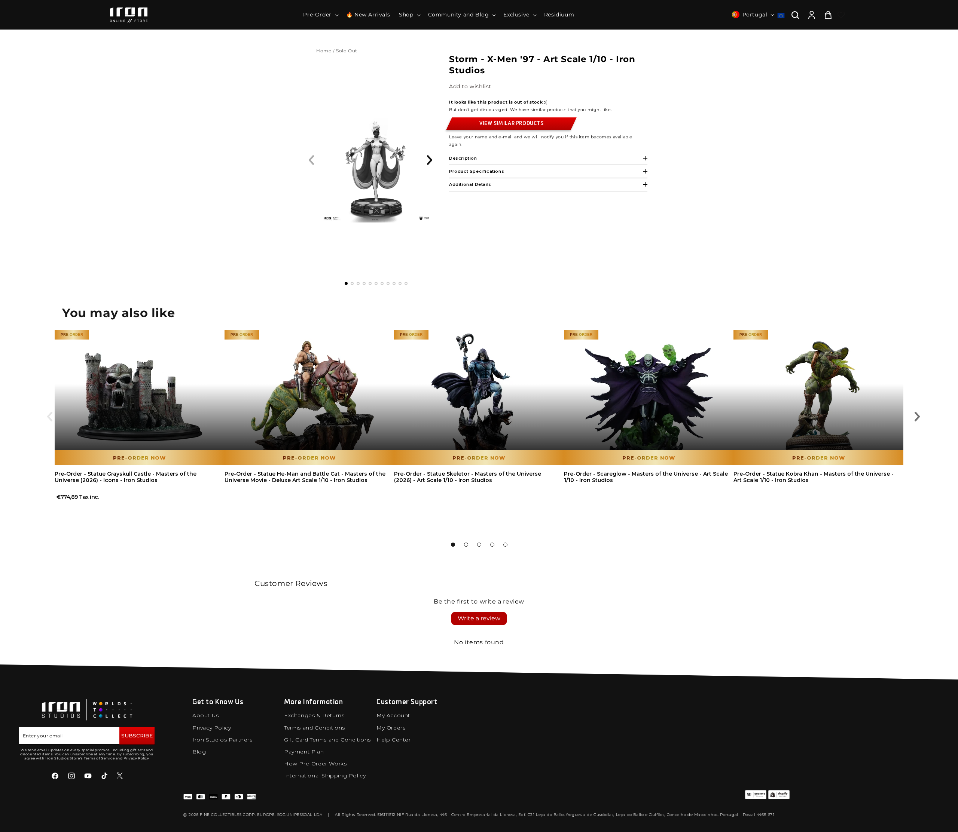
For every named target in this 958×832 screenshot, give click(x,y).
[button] (320, 14)
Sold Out (347, 50)
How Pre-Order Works (315, 763)
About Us (205, 715)
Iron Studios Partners (222, 739)
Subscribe (137, 736)
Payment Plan (304, 751)
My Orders (390, 727)
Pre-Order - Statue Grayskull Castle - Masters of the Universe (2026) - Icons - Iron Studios (125, 476)
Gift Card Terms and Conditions (327, 739)
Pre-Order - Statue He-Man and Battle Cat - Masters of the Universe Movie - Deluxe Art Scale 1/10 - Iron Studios (305, 476)
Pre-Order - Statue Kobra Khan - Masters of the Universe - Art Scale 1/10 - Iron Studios (813, 476)
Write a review (479, 618)
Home (323, 50)
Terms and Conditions (314, 727)
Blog (199, 751)
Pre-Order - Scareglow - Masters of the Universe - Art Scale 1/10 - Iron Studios (646, 476)
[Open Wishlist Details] (841, 15)
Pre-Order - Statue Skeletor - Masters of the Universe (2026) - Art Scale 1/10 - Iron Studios (467, 476)
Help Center (393, 739)
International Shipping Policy (325, 775)
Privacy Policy (211, 727)
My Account (393, 715)
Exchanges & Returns (314, 715)
